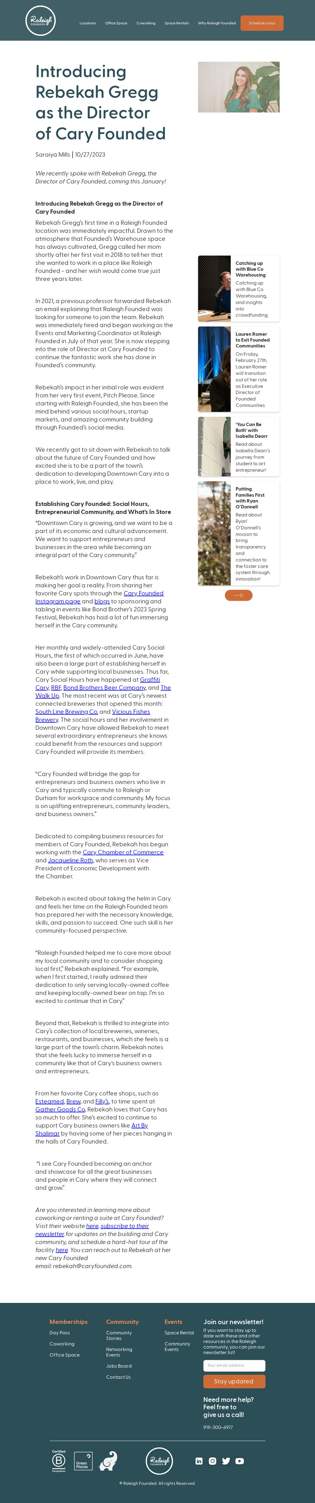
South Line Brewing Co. (66, 712)
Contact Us (118, 1377)
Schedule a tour (262, 23)
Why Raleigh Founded (217, 23)
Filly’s (102, 1102)
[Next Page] (239, 595)
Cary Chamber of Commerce (123, 852)
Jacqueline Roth (70, 860)
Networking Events (119, 1352)
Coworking (146, 23)
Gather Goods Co (60, 1110)
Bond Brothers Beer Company (104, 688)
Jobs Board (119, 1366)
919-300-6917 (218, 1427)
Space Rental (179, 1332)
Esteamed (49, 1102)
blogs (102, 601)
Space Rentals (177, 23)
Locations (88, 23)
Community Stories (119, 1335)
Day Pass (60, 1332)
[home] (40, 20)
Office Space (116, 23)
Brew (73, 1102)
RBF (56, 688)
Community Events (177, 1346)
